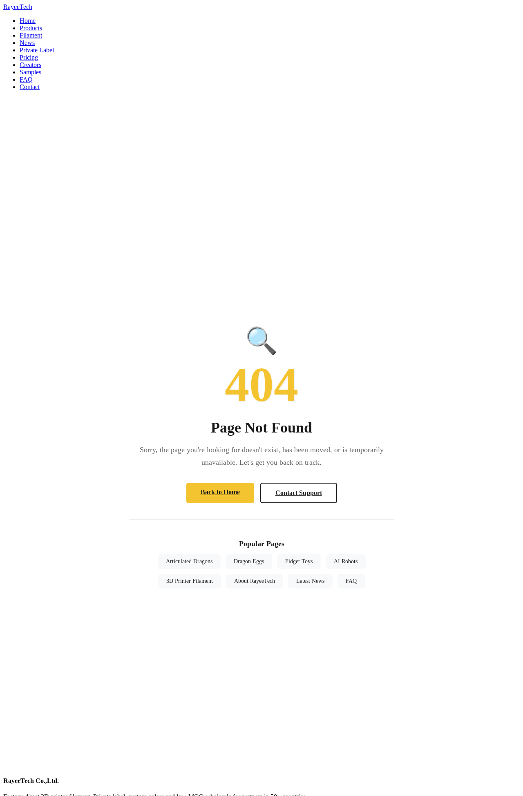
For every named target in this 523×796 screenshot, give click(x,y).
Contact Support (298, 492)
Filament (31, 35)
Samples (30, 72)
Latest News (310, 581)
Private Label (37, 50)
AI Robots (346, 561)
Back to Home (220, 491)
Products (31, 28)
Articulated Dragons (189, 561)
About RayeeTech (254, 581)
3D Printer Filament (189, 581)
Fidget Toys (299, 561)
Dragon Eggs (249, 561)
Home (28, 20)
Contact (30, 86)
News (27, 42)
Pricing (29, 57)
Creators (30, 64)
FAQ (26, 79)
